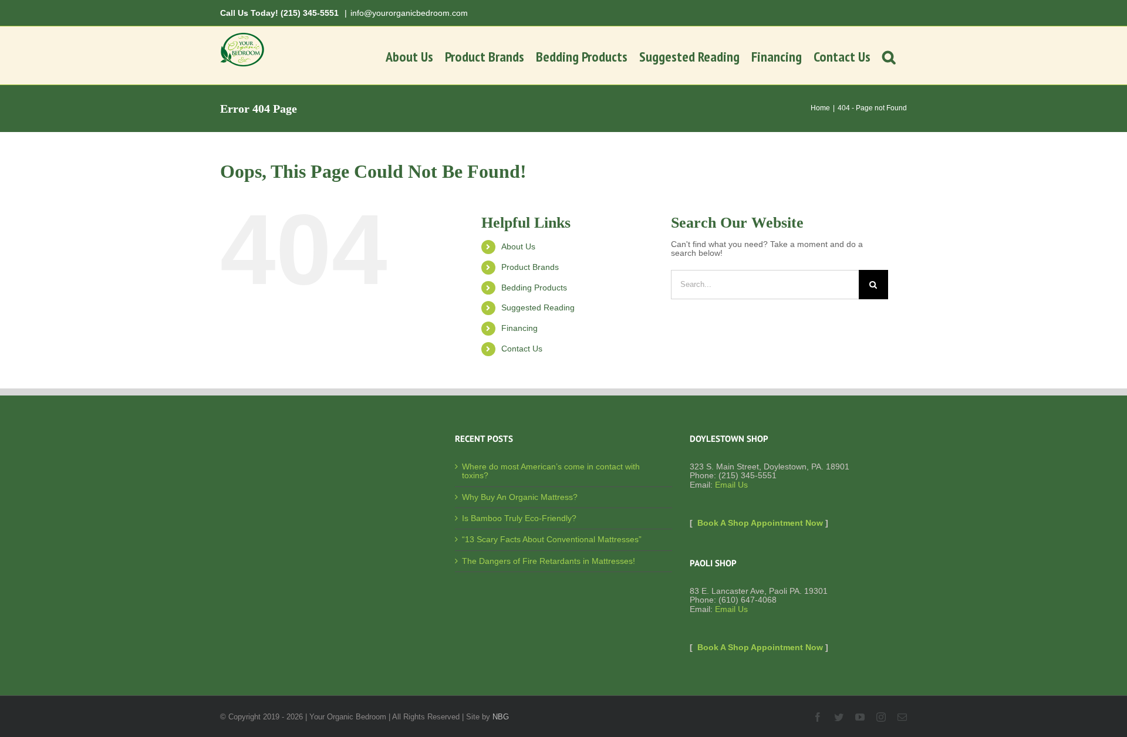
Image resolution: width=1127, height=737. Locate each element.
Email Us (731, 484)
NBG (500, 716)
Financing (519, 328)
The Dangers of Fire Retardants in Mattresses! (548, 561)
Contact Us (521, 348)
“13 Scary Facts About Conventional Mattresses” (552, 539)
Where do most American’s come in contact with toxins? (551, 471)
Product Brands (530, 267)
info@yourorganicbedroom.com (409, 13)
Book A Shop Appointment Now (760, 523)
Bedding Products (534, 287)
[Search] (888, 55)
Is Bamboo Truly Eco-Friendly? (519, 518)
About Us (518, 246)
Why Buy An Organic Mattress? (520, 497)
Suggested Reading (538, 307)
